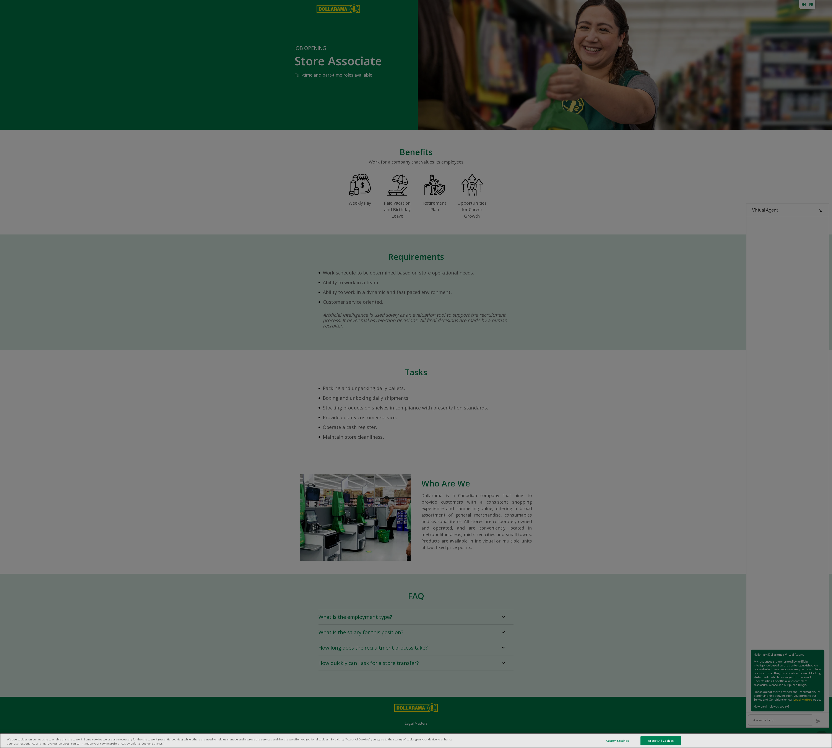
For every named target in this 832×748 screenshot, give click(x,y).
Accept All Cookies (661, 741)
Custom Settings (617, 741)
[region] (416, 740)
